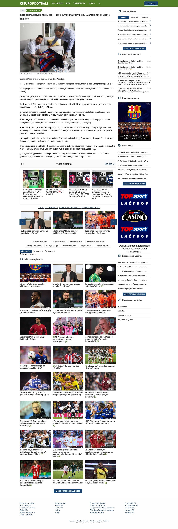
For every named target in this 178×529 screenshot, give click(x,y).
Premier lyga (59, 505)
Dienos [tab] (123, 17)
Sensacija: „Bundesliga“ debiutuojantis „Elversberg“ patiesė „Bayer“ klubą (146, 34)
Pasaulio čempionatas (97, 503)
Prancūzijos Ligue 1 (69, 246)
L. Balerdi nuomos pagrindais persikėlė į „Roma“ (136, 152)
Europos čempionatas (97, 505)
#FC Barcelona (51, 208)
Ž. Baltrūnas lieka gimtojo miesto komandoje (135, 276)
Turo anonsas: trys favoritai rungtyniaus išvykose (136, 170)
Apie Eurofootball (82, 521)
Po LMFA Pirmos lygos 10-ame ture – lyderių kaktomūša (139, 271)
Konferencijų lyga (76, 242)
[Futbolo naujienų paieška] (99, 3)
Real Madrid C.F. (131, 503)
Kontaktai (72, 521)
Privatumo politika (96, 521)
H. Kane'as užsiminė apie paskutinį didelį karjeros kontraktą (140, 26)
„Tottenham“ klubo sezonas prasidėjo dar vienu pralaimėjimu (141, 43)
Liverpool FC (129, 510)
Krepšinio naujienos (125, 320)
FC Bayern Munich (131, 505)
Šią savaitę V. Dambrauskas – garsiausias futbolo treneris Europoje (143, 21)
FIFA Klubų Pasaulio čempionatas (102, 510)
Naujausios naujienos (27, 503)
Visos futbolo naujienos (68, 491)
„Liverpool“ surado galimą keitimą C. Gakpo (134, 174)
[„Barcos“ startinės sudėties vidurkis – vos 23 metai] (134, 122)
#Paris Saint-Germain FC (69, 208)
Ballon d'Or (24, 510)
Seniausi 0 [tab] (50, 251)
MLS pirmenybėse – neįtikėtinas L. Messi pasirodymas (138, 73)
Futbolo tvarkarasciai (27, 512)
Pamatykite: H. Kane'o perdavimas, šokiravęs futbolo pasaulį (140, 30)
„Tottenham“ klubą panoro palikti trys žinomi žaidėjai (138, 165)
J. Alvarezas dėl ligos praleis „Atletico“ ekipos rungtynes (139, 81)
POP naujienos (25, 505)
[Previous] (22, 222)
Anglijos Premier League (95, 242)
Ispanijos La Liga (52, 246)
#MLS (40, 208)
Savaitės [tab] (134, 17)
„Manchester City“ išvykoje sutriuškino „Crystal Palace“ (139, 39)
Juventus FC (129, 512)
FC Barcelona (130, 508)
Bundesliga (59, 508)
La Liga (57, 510)
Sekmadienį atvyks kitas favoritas (130, 289)
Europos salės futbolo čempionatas (102, 508)
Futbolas (106, 521)
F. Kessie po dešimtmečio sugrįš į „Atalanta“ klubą (137, 161)
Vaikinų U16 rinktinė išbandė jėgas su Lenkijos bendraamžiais (141, 267)
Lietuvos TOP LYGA (102, 246)
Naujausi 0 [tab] (38, 251)
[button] (92, 3)
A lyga (57, 512)
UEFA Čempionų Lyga (39, 242)
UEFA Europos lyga (58, 242)
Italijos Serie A (86, 246)
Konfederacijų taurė (97, 512)
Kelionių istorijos (124, 315)
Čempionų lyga (60, 503)
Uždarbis (121, 311)
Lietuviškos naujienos (27, 508)
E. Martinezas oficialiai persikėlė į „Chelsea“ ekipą (137, 61)
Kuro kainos (122, 306)
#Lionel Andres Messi (90, 208)
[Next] (114, 222)
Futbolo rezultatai (26, 515)
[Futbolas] (22, 10)
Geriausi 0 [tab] (26, 251)
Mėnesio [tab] (145, 17)
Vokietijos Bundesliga (34, 246)
